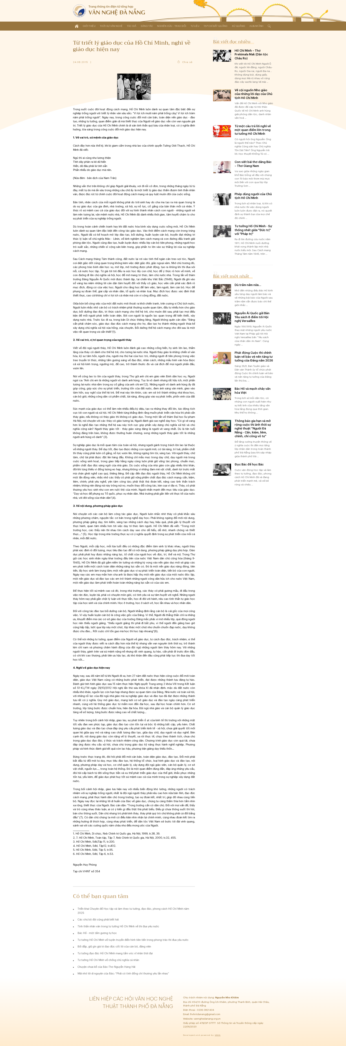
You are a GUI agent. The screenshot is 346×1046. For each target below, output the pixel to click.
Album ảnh (256, 26)
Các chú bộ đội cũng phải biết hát (98, 919)
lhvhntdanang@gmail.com (205, 1014)
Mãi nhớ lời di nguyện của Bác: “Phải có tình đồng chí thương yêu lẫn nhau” (123, 973)
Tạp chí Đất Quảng (216, 26)
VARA (218, 1035)
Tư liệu (195, 26)
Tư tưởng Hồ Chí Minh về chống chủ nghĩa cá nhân (108, 960)
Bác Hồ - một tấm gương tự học (97, 933)
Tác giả (131, 26)
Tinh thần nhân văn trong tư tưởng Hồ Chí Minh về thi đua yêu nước (118, 926)
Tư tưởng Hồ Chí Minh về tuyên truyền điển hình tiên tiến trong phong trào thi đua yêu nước (132, 940)
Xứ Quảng (238, 26)
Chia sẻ (187, 62)
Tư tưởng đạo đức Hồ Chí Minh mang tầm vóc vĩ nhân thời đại (115, 953)
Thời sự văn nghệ (111, 26)
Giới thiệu (89, 26)
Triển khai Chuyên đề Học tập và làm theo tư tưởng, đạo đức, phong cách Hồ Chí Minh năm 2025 (133, 911)
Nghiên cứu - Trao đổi (171, 26)
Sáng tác (147, 26)
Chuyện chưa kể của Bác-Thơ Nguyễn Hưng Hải (106, 967)
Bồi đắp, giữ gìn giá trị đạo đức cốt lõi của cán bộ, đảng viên (114, 946)
